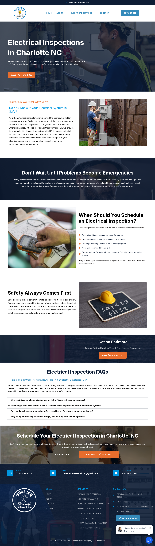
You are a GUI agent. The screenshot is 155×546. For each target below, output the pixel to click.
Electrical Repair (86, 518)
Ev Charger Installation (90, 513)
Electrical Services (81, 13)
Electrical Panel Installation (92, 523)
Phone (18, 471)
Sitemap (49, 508)
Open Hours (126, 471)
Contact (104, 13)
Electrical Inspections (89, 528)
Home (49, 13)
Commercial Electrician (89, 494)
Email (64, 471)
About (59, 13)
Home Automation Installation (93, 504)
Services (83, 489)
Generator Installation (89, 508)
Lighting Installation (88, 499)
